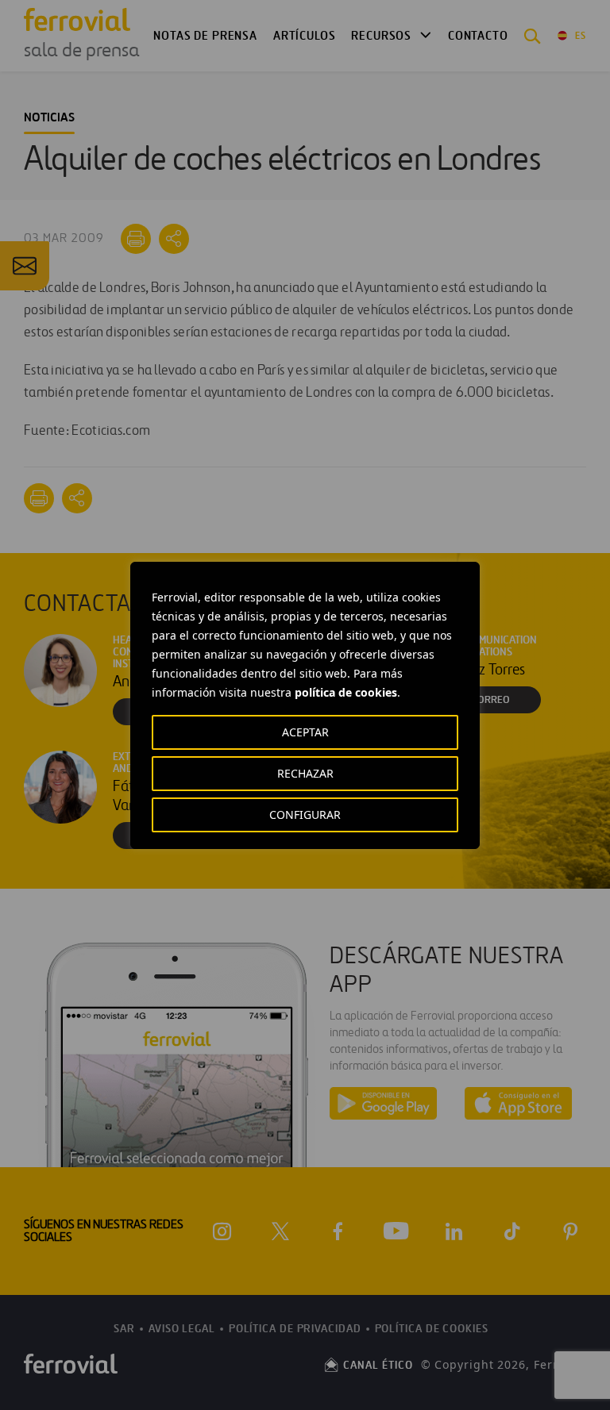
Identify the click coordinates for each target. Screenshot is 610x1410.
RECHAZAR (305, 773)
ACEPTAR (305, 732)
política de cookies (346, 692)
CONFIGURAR (305, 814)
